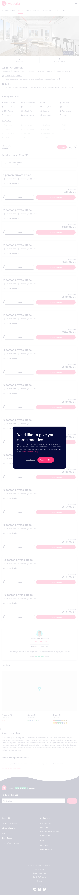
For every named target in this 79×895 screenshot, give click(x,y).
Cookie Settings (30, 460)
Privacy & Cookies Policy (30, 452)
